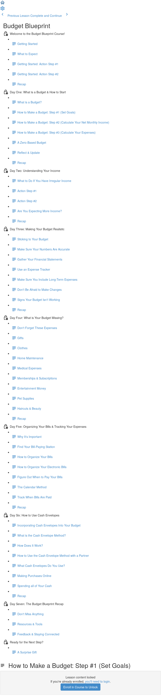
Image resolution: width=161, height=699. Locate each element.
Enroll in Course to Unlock (80, 687)
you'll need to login (97, 681)
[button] (2, 4)
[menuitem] (2, 10)
